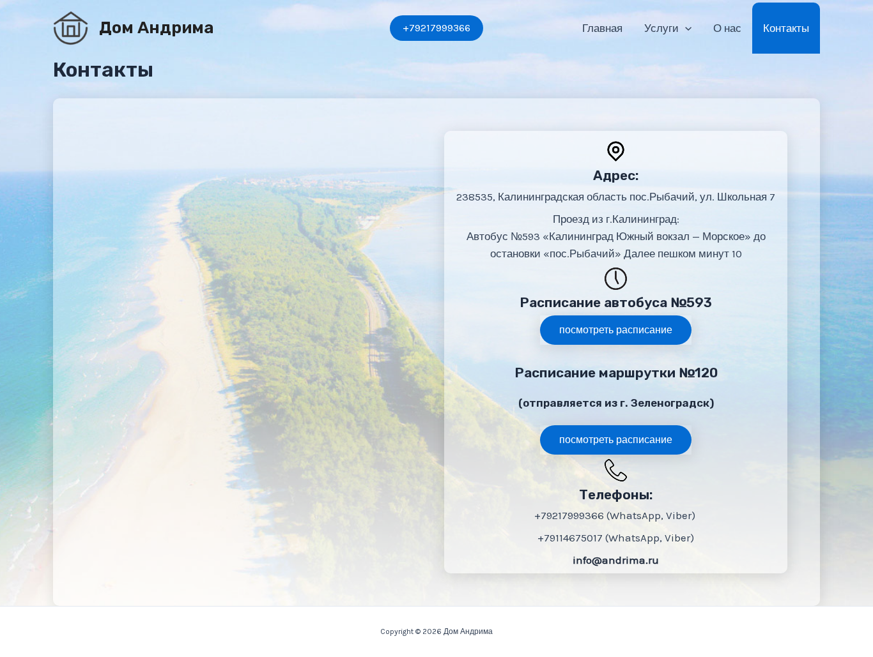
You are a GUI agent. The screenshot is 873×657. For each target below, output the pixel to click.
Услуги (661, 28)
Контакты (786, 28)
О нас (727, 28)
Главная (602, 28)
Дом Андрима (156, 28)
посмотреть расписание (615, 330)
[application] (685, 28)
